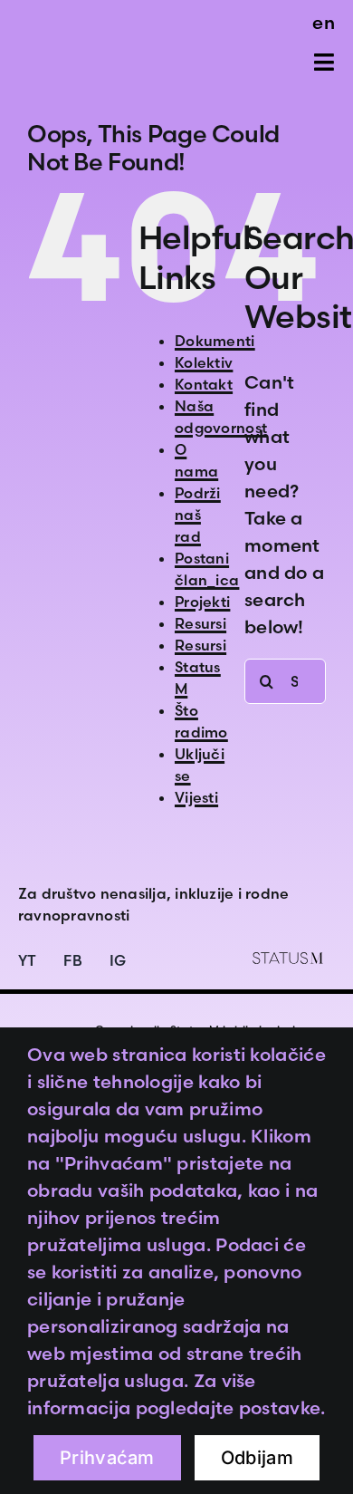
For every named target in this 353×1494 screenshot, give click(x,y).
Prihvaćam (107, 1458)
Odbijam (257, 1458)
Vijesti (196, 797)
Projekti (202, 602)
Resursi (200, 623)
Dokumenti (215, 341)
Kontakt (204, 384)
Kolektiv (204, 362)
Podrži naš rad (198, 514)
